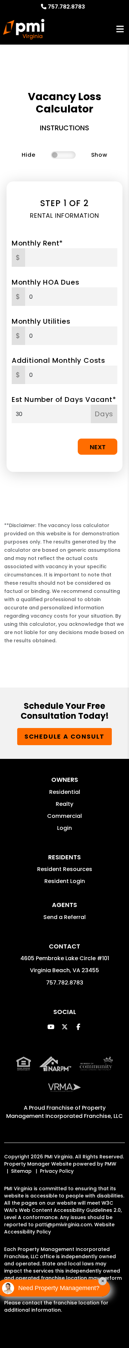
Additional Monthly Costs (58, 360)
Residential (64, 792)
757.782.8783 (66, 7)
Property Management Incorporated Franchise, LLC (64, 1112)
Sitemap (21, 1171)
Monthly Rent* (37, 243)
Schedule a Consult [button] (64, 736)
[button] (51, 1027)
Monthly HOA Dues (45, 282)
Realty (64, 804)
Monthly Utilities (41, 321)
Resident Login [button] (64, 881)
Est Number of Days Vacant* (64, 399)
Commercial (64, 816)
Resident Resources (64, 869)
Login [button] (64, 828)
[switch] (63, 155)
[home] (23, 29)
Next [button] (98, 447)
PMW (110, 1163)
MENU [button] (120, 29)
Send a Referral (64, 917)
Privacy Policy (57, 1171)
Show (99, 155)
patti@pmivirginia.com (63, 1224)
